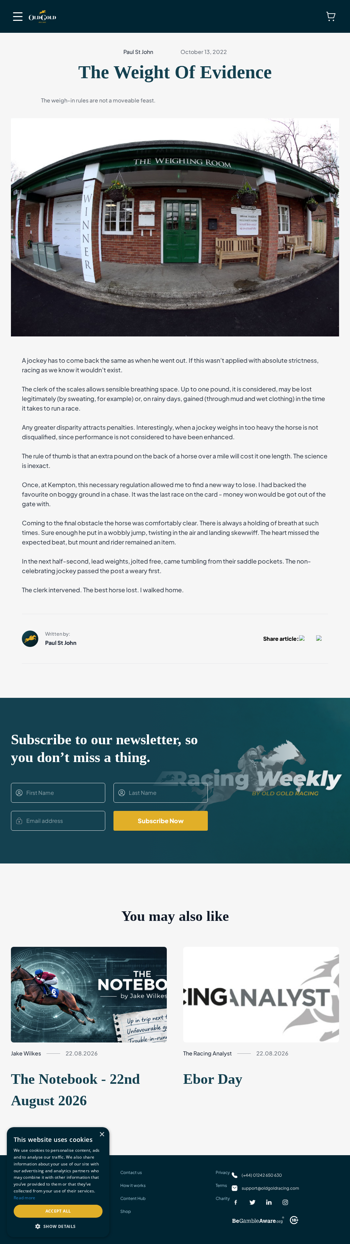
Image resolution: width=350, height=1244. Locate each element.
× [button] (101, 1134)
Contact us (131, 1172)
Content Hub (133, 1198)
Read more (25, 1198)
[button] (58, 1226)
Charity (223, 1198)
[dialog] (58, 1182)
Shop (125, 1211)
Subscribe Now (161, 821)
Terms (221, 1185)
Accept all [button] (58, 1211)
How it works (133, 1185)
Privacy (223, 1172)
